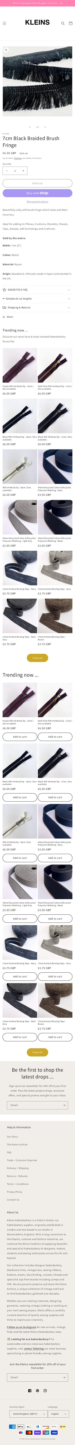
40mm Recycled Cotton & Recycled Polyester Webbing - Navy (54, 489)
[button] (4, 23)
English (55, 1413)
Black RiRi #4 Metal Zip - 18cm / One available (20, 438)
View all (38, 658)
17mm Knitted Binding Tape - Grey (54, 589)
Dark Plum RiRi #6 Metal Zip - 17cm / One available (55, 387)
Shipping (17, 158)
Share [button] (10, 316)
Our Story (12, 1136)
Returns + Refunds (17, 1176)
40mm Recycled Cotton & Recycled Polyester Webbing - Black (54, 539)
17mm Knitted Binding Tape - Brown (52, 638)
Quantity (7, 163)
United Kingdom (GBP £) (25, 1413)
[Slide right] (45, 127)
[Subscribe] (64, 1105)
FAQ (9, 1152)
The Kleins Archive (17, 1144)
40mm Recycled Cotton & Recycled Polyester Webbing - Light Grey (19, 539)
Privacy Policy (14, 1191)
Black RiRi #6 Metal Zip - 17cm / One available (55, 438)
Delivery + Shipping (17, 1168)
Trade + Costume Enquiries (22, 1160)
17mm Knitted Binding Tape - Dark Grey (19, 638)
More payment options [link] (37, 201)
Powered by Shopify (48, 1439)
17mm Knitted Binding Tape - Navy (19, 589)
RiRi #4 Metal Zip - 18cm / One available (17, 489)
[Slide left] (30, 127)
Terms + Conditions (18, 1184)
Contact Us (13, 1199)
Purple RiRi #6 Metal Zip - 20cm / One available (18, 387)
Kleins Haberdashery (32, 1439)
